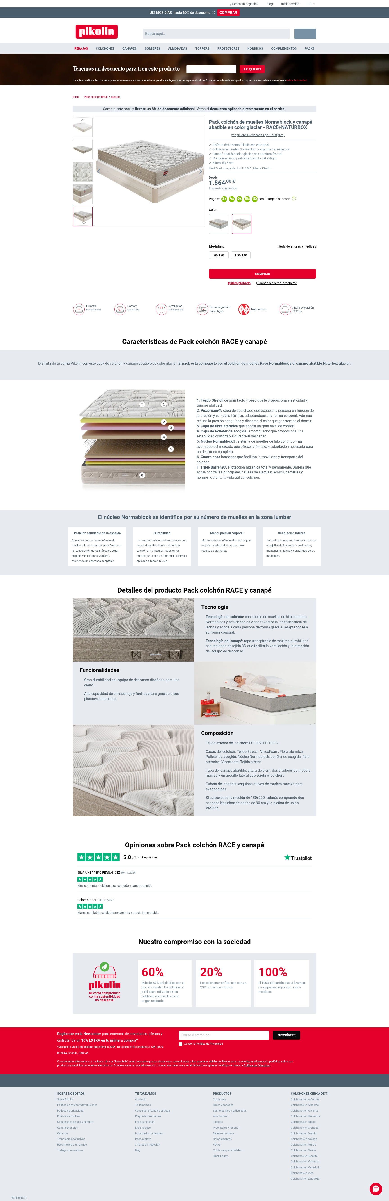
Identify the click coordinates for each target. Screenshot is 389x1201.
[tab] (276, 283)
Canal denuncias (67, 1127)
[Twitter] (186, 1080)
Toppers (218, 1122)
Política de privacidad (70, 1110)
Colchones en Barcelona (305, 1116)
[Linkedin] (212, 1080)
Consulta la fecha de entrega (152, 1110)
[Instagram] (203, 1080)
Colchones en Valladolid (305, 1167)
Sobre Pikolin (65, 1099)
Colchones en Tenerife (304, 1156)
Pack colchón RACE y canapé (102, 96)
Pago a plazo (143, 1139)
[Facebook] (177, 1080)
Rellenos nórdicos (223, 1133)
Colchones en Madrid (304, 1133)
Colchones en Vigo (302, 1173)
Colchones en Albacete (305, 1105)
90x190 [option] (218, 255)
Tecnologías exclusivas (71, 1139)
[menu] (194, 48)
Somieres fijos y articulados (230, 1110)
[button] (309, 4)
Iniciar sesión (289, 4)
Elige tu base (143, 1127)
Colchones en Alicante (304, 1110)
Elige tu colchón (144, 1122)
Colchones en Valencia (305, 1161)
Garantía (62, 1133)
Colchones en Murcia (303, 1144)
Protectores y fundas (225, 1127)
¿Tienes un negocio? (243, 4)
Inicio (76, 96)
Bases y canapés (223, 1105)
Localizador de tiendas (149, 1133)
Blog (269, 4)
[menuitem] (81, 48)
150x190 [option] (241, 255)
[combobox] (216, 34)
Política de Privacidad (209, 1043)
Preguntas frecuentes (148, 1116)
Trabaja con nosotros (70, 1150)
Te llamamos (143, 1105)
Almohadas (220, 1116)
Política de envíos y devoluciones (77, 1105)
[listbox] (263, 256)
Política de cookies (68, 1116)
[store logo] (96, 29)
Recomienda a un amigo (72, 1144)
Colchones (219, 1099)
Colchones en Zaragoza (305, 1178)
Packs (216, 1144)
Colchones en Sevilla (303, 1150)
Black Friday (220, 1156)
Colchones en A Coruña (305, 1099)
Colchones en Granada (305, 1127)
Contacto (140, 1099)
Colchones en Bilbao (303, 1122)
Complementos (222, 1139)
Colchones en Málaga (304, 1139)
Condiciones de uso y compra (75, 1122)
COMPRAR (228, 12)
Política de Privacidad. (296, 80)
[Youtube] (194, 1080)
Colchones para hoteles (227, 1150)
